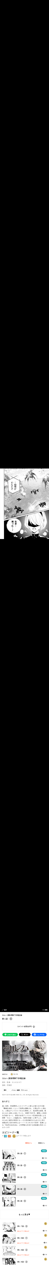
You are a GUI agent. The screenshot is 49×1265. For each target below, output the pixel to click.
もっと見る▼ (24, 1214)
